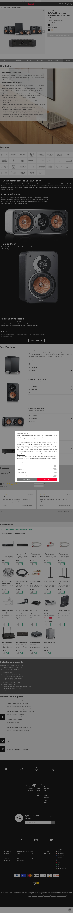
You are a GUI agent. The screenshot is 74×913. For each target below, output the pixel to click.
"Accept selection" (21, 454)
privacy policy (49, 458)
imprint (18, 460)
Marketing (19, 469)
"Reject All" (30, 444)
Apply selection (27, 479)
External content (21, 475)
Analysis (19, 466)
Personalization (20, 472)
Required (19, 462)
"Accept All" (31, 449)
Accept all (47, 479)
